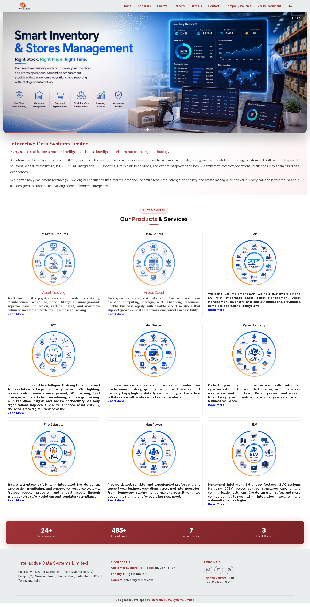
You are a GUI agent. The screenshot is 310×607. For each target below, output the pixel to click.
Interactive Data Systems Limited (172, 604)
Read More (216, 310)
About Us (144, 6)
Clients (162, 6)
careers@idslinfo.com (138, 584)
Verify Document (269, 6)
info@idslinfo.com (135, 578)
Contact (213, 6)
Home (127, 6)
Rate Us (196, 6)
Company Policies (238, 6)
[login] (288, 6)
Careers (179, 6)
